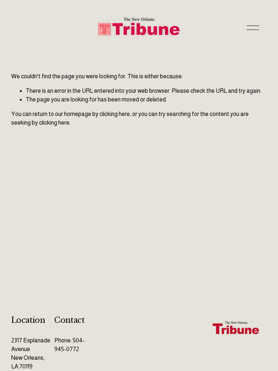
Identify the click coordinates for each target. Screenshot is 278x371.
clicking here (115, 114)
